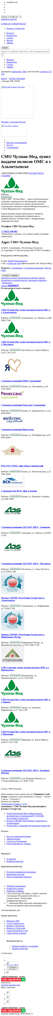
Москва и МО (13, 921)
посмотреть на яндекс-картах (31, 278)
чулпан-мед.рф (13, 263)
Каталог (10, 33)
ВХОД (4, 78)
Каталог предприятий (17, 142)
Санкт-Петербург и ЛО (17, 931)
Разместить (12, 35)
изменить (9, 19)
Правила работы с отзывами (25, 946)
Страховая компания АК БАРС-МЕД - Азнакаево (25, 527)
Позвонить (6, 283)
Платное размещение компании (21, 872)
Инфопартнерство (15, 861)
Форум (10, 40)
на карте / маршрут (10, 275)
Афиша (10, 43)
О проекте (11, 859)
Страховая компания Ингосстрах (17, 429)
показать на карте (9, 278)
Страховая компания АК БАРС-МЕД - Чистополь (26, 563)
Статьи (10, 38)
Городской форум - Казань (19, 844)
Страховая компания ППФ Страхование (21, 381)
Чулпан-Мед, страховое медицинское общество (28, 825)
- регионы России (13, 122)
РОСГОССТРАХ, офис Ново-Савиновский (22, 466)
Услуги (10, 145)
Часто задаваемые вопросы (19, 877)
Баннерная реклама (15, 874)
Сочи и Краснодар (15, 923)
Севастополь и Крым (16, 933)
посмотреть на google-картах (14, 280)
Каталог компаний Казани (19, 836)
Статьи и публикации (17, 841)
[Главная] (7, 140)
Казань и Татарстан (16, 28)
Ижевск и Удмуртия (16, 928)
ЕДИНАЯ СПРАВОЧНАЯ (13, 24)
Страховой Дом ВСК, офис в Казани (19, 491)
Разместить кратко (15, 888)
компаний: (19, 71)
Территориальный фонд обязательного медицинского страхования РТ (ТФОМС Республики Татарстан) (25, 815)
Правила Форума (20, 948)
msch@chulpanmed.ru (17, 261)
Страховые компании (33, 268)
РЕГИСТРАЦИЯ (17, 78)
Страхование (12, 147)
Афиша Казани (13, 839)
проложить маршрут (37, 280)
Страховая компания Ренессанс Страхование (23, 405)
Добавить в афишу (15, 891)
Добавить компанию (16, 886)
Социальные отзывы (14, 804)
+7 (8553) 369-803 (9, 231)
